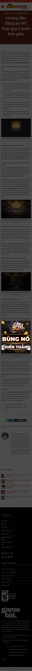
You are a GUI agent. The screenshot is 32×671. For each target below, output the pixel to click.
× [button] (28, 323)
